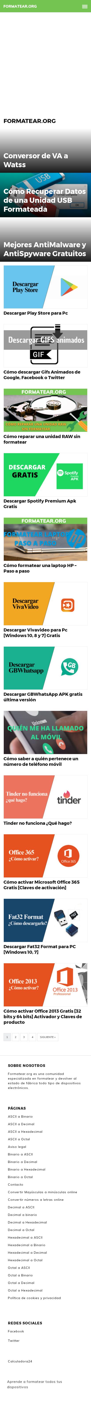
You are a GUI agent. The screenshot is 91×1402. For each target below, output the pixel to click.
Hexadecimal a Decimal (27, 1253)
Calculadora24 (20, 1361)
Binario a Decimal (22, 1162)
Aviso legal (17, 1147)
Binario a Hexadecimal (27, 1169)
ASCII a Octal (19, 1139)
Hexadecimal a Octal (25, 1260)
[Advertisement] (45, 60)
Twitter (14, 1341)
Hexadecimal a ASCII (25, 1237)
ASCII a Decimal (21, 1124)
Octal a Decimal (21, 1283)
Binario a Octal (20, 1177)
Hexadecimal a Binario (27, 1245)
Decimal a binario (22, 1215)
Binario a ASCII (20, 1154)
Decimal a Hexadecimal (27, 1222)
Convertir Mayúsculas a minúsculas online (42, 1192)
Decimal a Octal (21, 1230)
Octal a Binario (20, 1275)
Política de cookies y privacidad (34, 1298)
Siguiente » (47, 1037)
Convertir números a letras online (36, 1200)
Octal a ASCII (19, 1268)
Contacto (15, 1185)
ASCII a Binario (20, 1116)
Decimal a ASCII (21, 1207)
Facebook (16, 1331)
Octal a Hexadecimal (25, 1290)
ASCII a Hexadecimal (25, 1132)
